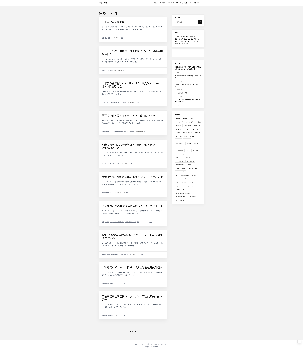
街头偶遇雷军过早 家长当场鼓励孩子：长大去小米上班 (132, 206)
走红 (111, 222)
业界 (124, 70)
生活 (122, 38)
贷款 (196, 41)
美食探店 (121, 131)
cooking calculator (180, 196)
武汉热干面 (115, 131)
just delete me (179, 150)
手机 (176, 39)
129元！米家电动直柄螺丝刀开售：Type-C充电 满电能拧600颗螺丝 (132, 236)
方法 (192, 39)
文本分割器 (185, 118)
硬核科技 (107, 283)
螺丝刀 (129, 254)
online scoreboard (180, 161)
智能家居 (124, 102)
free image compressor (181, 147)
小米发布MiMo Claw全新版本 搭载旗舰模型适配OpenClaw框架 (128, 146)
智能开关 (110, 315)
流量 (199, 39)
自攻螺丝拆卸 (123, 254)
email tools (178, 140)
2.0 (103, 102)
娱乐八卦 (196, 143)
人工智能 (177, 36)
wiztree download (186, 157)
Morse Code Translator (181, 136)
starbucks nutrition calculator (183, 193)
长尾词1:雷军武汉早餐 (118, 222)
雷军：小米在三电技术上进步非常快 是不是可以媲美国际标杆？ (132, 52)
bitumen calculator (192, 168)
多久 (198, 36)
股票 (191, 41)
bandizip (189, 164)
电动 (109, 254)
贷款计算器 (178, 129)
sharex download (180, 164)
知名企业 (186, 41)
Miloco (110, 102)
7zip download (190, 161)
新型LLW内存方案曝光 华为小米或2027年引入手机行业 (132, 176)
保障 (184, 36)
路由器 (176, 44)
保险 (181, 36)
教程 (189, 39)
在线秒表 (178, 132)
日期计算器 (186, 129)
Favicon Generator (187, 132)
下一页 (132, 331)
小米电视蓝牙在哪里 (113, 22)
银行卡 (183, 44)
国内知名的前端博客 (181, 93)
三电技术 (104, 70)
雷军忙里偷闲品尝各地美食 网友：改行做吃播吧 (128, 115)
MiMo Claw (105, 163)
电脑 (182, 41)
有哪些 (196, 39)
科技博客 (178, 118)
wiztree (177, 157)
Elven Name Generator (181, 182)
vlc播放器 (194, 175)
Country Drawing (192, 196)
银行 (180, 44)
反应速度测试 (189, 122)
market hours (187, 140)
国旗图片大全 (197, 125)
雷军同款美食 (130, 131)
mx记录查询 (178, 125)
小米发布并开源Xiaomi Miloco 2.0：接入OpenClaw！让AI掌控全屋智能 (131, 85)
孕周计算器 (195, 129)
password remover (180, 168)
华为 (111, 193)
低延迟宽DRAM (105, 193)
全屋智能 (115, 102)
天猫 (103, 315)
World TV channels (180, 200)
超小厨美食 (197, 132)
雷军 (111, 70)
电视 (106, 38)
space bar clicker (180, 189)
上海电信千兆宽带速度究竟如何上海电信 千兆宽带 (188, 85)
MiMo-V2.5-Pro (112, 163)
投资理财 (180, 39)
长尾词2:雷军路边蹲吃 (130, 222)
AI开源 (106, 102)
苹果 (193, 41)
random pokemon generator (183, 175)
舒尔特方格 (198, 122)
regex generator (180, 143)
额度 (187, 44)
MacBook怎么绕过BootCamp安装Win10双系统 (188, 77)
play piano (188, 150)
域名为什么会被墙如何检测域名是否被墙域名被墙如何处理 (188, 101)
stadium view (179, 186)
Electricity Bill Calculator (182, 179)
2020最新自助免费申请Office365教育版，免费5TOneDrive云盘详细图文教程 (188, 68)
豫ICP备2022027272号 (161, 344)
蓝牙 (109, 38)
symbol (188, 154)
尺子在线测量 (187, 125)
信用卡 (188, 36)
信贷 (191, 36)
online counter (196, 154)
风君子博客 (103, 3)
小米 (103, 38)
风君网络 (195, 150)
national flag (193, 136)
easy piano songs (180, 154)
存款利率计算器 (179, 122)
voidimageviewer (189, 186)
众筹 (103, 254)
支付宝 (185, 39)
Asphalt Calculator (180, 172)
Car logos (192, 182)
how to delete (193, 147)
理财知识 (177, 41)
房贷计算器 (194, 118)
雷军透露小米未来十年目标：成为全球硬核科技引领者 (132, 267)
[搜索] (200, 22)
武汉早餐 (107, 222)
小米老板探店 (108, 131)
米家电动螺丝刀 (115, 254)
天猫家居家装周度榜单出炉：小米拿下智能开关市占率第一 (132, 298)
